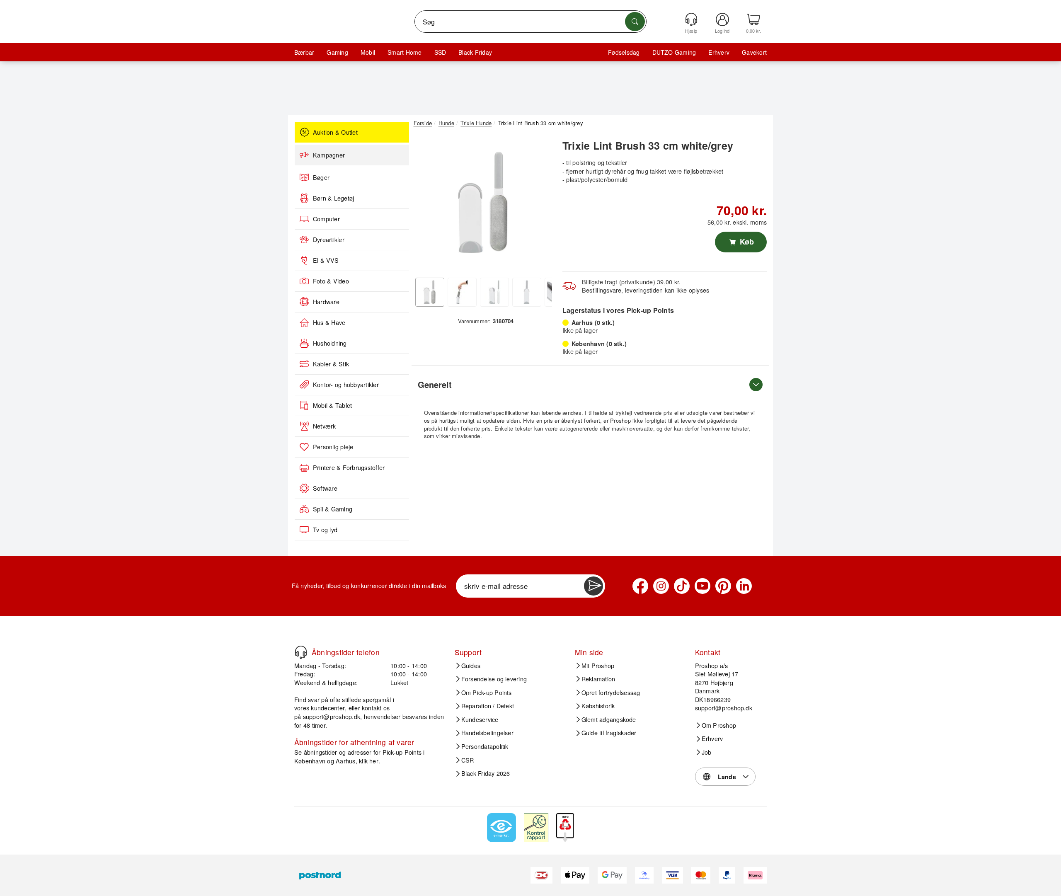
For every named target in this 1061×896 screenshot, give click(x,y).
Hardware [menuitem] (326, 302)
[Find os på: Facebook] (640, 586)
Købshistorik (598, 706)
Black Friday (475, 52)
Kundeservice (480, 719)
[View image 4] (526, 292)
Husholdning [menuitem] (330, 343)
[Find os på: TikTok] (681, 586)
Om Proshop (719, 725)
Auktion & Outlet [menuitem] (335, 132)
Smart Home (404, 52)
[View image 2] (462, 292)
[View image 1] (429, 292)
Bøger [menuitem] (321, 177)
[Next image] (539, 204)
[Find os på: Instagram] (661, 586)
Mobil (368, 52)
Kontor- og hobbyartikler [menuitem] (346, 384)
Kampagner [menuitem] (329, 155)
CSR (467, 760)
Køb (746, 241)
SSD (440, 52)
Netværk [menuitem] (324, 426)
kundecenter (328, 707)
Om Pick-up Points (486, 692)
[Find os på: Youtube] (702, 586)
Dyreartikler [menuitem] (328, 239)
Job (707, 752)
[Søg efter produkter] (635, 21)
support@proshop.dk (331, 716)
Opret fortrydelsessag (610, 692)
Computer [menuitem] (326, 219)
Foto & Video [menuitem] (331, 281)
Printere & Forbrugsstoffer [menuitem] (349, 467)
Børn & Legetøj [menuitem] (333, 198)
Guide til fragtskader (609, 733)
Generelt (435, 384)
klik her (368, 760)
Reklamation (598, 679)
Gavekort (754, 52)
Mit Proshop (598, 665)
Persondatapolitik (485, 746)
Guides (470, 665)
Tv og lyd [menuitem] (325, 529)
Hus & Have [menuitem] (329, 322)
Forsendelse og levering (494, 679)
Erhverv (718, 52)
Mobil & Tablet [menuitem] (332, 405)
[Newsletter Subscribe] (593, 586)
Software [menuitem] (325, 488)
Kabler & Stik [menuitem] (331, 364)
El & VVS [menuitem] (326, 260)
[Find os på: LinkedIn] (744, 586)
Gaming (337, 52)
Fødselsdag (624, 52)
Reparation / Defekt (487, 706)
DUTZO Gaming (674, 52)
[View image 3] (494, 292)
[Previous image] (426, 204)
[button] (483, 202)
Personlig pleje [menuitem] (333, 447)
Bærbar (304, 52)
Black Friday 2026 (485, 773)
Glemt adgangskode (608, 719)
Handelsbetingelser (487, 733)
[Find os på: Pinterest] (723, 586)
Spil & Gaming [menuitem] (332, 509)
